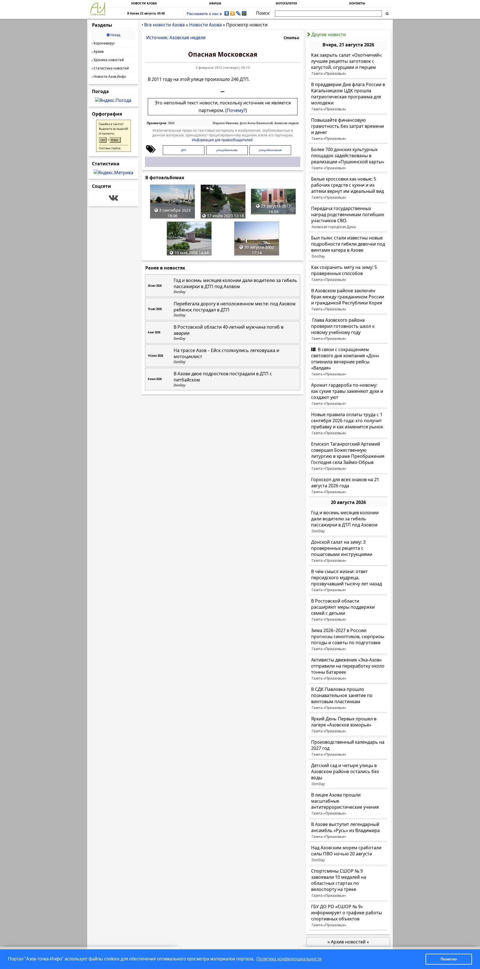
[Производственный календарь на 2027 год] (348, 748)
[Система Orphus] (113, 150)
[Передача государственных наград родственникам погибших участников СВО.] (348, 217)
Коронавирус (103, 43)
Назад (114, 35)
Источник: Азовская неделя (176, 37)
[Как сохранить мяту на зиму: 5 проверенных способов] (348, 273)
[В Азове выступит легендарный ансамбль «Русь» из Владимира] (348, 830)
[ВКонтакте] (227, 13)
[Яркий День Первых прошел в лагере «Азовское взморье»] (348, 725)
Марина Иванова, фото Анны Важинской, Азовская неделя (256, 123)
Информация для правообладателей (222, 140)
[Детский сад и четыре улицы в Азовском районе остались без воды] (348, 774)
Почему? (236, 110)
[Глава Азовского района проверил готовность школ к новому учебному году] (348, 329)
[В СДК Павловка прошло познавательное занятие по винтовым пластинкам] (348, 698)
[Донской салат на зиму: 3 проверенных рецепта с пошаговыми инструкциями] (348, 551)
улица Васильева (227, 150)
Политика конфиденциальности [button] (289, 958)
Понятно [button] (449, 959)
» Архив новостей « (348, 942)
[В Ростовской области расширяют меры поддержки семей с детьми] (348, 610)
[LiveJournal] (238, 13)
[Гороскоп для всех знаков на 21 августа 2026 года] (348, 485)
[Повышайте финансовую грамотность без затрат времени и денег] (348, 129)
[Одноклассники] (233, 13)
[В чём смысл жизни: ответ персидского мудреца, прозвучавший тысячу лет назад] (348, 580)
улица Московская (270, 150)
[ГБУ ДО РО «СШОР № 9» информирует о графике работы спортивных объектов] (348, 915)
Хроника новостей (108, 60)
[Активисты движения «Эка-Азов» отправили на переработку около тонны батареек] (348, 669)
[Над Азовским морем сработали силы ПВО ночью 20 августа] (348, 854)
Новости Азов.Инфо (109, 76)
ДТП (183, 150)
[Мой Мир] (244, 13)
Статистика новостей (110, 68)
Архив (98, 51)
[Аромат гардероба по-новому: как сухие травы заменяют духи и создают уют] (348, 394)
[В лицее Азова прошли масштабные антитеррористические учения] (348, 804)
